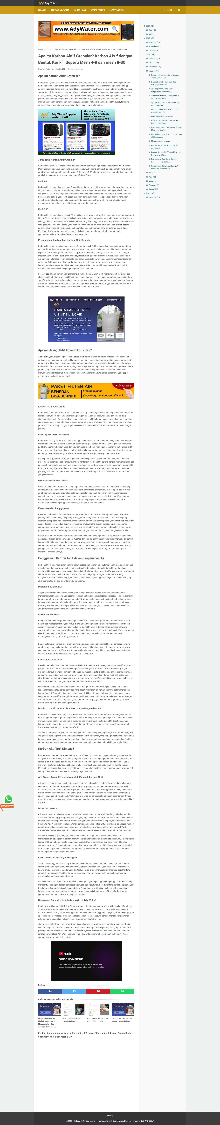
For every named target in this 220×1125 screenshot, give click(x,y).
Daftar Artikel (116, 10)
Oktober (153, 50)
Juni (152, 30)
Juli (152, 173)
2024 (150, 54)
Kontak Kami (80, 10)
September (155, 67)
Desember (154, 42)
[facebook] (50, 991)
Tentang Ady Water (60, 10)
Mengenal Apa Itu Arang (160, 141)
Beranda (42, 10)
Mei (152, 34)
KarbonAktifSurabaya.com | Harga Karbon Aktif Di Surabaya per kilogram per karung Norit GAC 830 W (113, 1121)
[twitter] (74, 991)
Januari (154, 189)
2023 (150, 193)
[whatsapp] (122, 991)
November (155, 46)
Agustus (154, 71)
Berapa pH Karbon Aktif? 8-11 (163, 116)
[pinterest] (98, 991)
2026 (150, 26)
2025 (150, 38)
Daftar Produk (98, 10)
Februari (154, 185)
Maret (153, 181)
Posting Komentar (75, 69)
